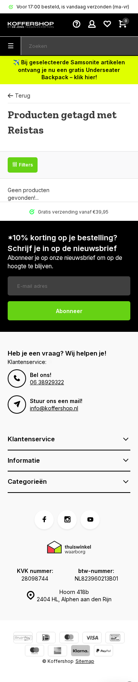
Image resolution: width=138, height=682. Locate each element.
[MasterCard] (69, 638)
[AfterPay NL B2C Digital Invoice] (23, 638)
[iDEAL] (46, 638)
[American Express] (57, 651)
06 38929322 (47, 382)
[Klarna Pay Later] (80, 651)
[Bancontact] (115, 638)
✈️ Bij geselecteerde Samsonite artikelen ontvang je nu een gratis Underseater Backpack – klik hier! (69, 69)
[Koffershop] (31, 24)
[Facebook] (44, 519)
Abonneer (69, 311)
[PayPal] (103, 651)
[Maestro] (34, 651)
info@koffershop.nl (54, 408)
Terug (22, 95)
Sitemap (85, 661)
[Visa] (92, 638)
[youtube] (90, 519)
